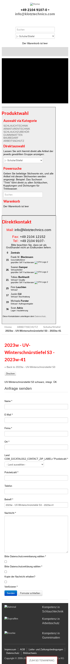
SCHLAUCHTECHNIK (15, 125)
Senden (11, 593)
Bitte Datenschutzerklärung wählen (23, 566)
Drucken (10, 373)
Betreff (8, 499)
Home (8, 326)
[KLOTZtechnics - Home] (35, 4)
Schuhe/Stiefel (51, 326)
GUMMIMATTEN (12, 134)
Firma (8, 428)
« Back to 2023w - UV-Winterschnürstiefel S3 (29, 367)
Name (8, 401)
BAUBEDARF (10, 137)
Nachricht (10, 513)
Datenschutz (40, 316)
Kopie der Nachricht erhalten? (19, 576)
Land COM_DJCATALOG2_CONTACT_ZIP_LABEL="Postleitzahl (36, 457)
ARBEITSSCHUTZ (13, 140)
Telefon (8, 486)
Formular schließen (30, 593)
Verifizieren (11, 586)
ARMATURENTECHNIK (16, 128)
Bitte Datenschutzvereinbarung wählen (25, 556)
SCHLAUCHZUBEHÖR (16, 131)
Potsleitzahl (11, 472)
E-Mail (8, 414)
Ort (6, 441)
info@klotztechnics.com (35, 14)
